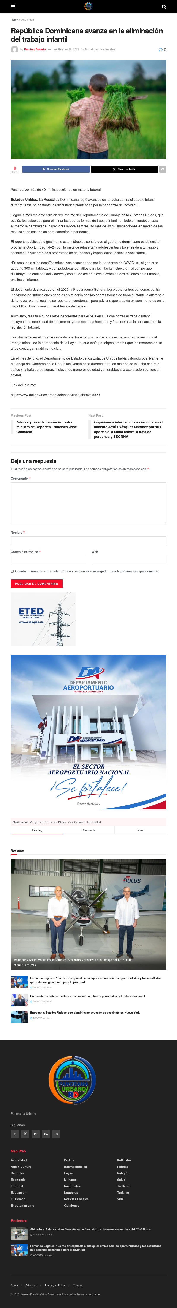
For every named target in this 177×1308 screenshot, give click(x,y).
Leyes (68, 1173)
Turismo (123, 1192)
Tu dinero (124, 1186)
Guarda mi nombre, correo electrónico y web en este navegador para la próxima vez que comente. (87, 571)
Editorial (17, 1186)
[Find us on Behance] (46, 1134)
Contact (78, 1285)
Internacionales (75, 1166)
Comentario (21, 478)
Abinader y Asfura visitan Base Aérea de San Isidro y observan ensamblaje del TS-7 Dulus (73, 959)
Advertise (31, 1285)
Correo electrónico (26, 552)
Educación (19, 1192)
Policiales (124, 1160)
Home (14, 19)
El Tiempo (18, 1199)
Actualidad (27, 19)
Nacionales (107, 49)
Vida (120, 1199)
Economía (18, 1179)
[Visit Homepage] (88, 6)
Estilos (69, 1160)
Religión (123, 1173)
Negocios (71, 1192)
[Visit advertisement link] (88, 732)
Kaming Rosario (35, 49)
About (14, 1285)
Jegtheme (94, 1294)
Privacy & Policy (55, 1285)
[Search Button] (164, 6)
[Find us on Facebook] (15, 1134)
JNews (24, 1294)
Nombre (18, 532)
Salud (121, 1179)
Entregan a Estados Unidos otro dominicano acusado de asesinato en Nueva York (85, 1012)
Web (95, 552)
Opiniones (71, 1205)
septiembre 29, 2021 (66, 49)
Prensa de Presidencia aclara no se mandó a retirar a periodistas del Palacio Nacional (87, 996)
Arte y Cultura (21, 1166)
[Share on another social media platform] (162, 169)
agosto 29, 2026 (26, 965)
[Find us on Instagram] (36, 1134)
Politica (122, 1166)
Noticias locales (76, 1199)
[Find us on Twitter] (25, 1134)
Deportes (17, 1173)
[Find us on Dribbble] (56, 1134)
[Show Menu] (13, 6)
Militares (70, 1179)
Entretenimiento (22, 1205)
